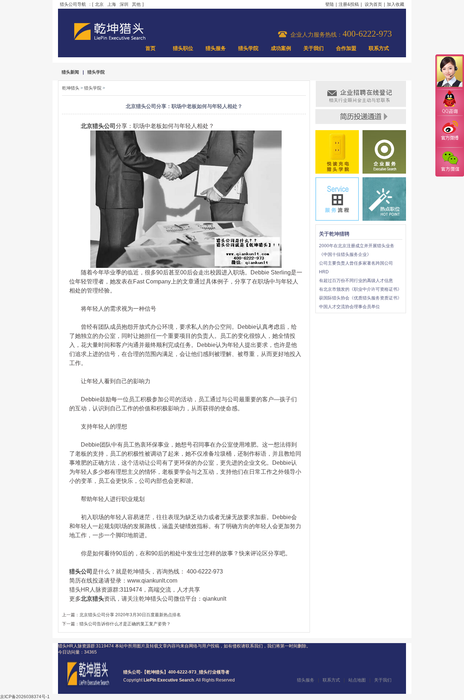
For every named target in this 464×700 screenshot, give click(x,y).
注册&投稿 (349, 4)
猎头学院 (248, 48)
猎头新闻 (70, 72)
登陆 (329, 4)
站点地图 (357, 680)
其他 (136, 4)
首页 (150, 48)
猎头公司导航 (73, 4)
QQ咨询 (449, 103)
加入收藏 (395, 4)
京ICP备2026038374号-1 (25, 696)
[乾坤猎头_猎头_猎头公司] (110, 39)
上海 (111, 4)
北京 (99, 4)
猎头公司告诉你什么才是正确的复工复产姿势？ (125, 623)
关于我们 (313, 48)
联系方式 (379, 48)
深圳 (124, 4)
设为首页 (373, 4)
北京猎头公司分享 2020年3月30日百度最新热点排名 (130, 614)
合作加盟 (346, 48)
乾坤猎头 (70, 88)
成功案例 (281, 48)
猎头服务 (216, 48)
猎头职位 (183, 48)
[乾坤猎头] (88, 685)
